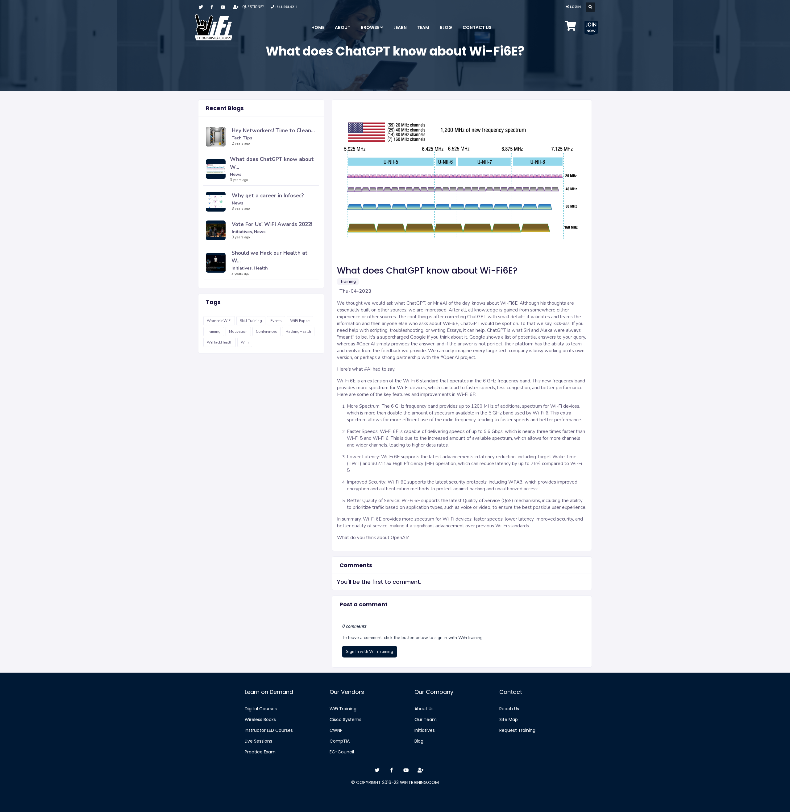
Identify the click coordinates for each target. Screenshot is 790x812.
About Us (424, 709)
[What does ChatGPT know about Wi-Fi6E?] (216, 169)
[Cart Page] (570, 28)
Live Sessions (258, 741)
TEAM (423, 27)
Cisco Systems (345, 719)
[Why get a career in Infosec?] (217, 202)
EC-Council (342, 752)
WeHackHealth (219, 342)
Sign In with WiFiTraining (369, 651)
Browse (370, 27)
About (342, 27)
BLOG (446, 27)
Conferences (266, 331)
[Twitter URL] (201, 7)
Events (276, 320)
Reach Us (509, 709)
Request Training (517, 730)
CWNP (336, 730)
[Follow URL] (236, 7)
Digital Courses (261, 709)
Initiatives (424, 730)
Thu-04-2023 (355, 291)
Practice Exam (260, 752)
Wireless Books (260, 719)
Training (214, 331)
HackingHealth (298, 331)
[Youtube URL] (223, 7)
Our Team (425, 719)
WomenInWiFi (219, 320)
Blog (418, 741)
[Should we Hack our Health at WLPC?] (217, 263)
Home (317, 27)
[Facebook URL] (211, 7)
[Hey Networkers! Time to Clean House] (217, 136)
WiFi (245, 342)
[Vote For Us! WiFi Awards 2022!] (217, 230)
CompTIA (340, 741)
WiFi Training (343, 709)
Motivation (238, 331)
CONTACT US (477, 27)
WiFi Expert (300, 320)
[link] (284, 7)
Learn (400, 27)
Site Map (508, 719)
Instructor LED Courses (269, 730)
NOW (591, 27)
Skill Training (251, 320)
